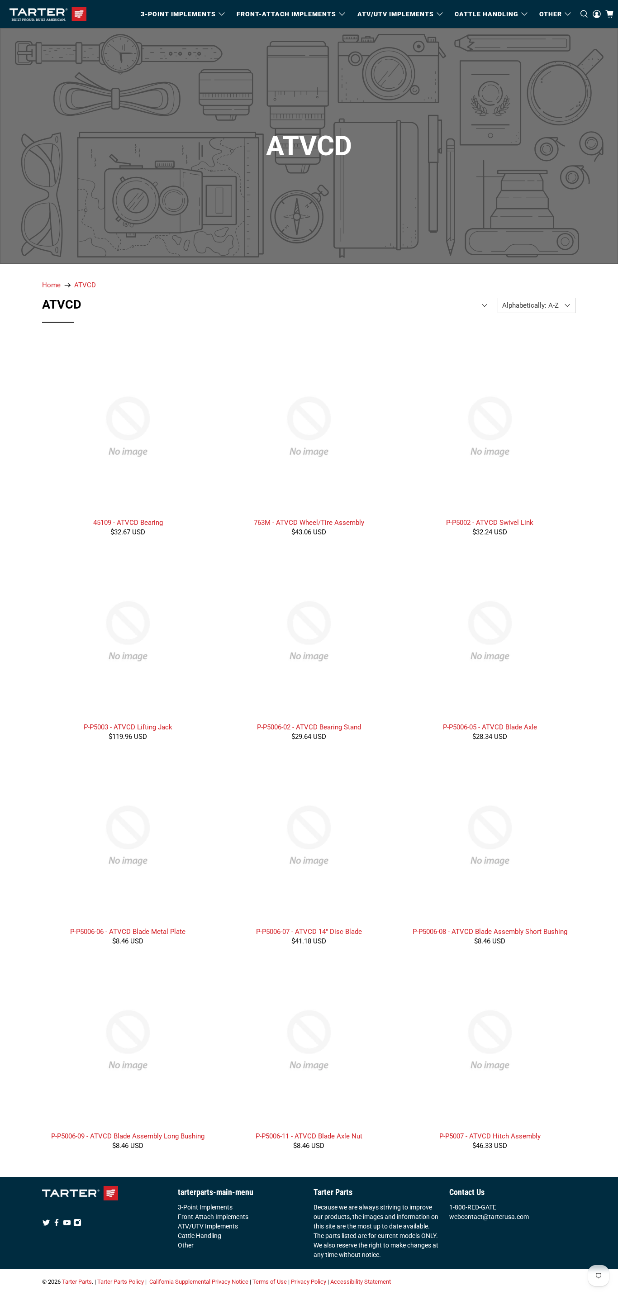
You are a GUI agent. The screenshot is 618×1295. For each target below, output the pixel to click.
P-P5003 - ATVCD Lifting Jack (128, 727)
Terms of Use (269, 1281)
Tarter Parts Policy (120, 1281)
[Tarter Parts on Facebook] (56, 1224)
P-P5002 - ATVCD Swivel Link (489, 523)
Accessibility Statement (360, 1281)
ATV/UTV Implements (208, 1226)
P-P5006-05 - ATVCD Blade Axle (490, 727)
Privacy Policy (308, 1281)
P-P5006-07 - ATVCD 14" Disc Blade (309, 932)
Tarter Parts (77, 1281)
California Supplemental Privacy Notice (198, 1281)
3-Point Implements (205, 1207)
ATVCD (85, 285)
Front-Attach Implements (213, 1216)
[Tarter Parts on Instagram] (77, 1224)
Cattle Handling (486, 14)
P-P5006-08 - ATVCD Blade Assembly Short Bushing (490, 932)
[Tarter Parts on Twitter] (46, 1224)
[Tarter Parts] (48, 14)
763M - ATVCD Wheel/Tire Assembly (309, 523)
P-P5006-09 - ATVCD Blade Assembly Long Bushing (127, 1136)
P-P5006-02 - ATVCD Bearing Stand (309, 727)
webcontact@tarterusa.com (489, 1216)
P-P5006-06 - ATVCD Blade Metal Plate (127, 932)
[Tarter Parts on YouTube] (67, 1224)
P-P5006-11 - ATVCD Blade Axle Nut (309, 1136)
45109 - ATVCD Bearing (128, 523)
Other (186, 1245)
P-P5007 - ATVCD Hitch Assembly (490, 1136)
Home (51, 285)
